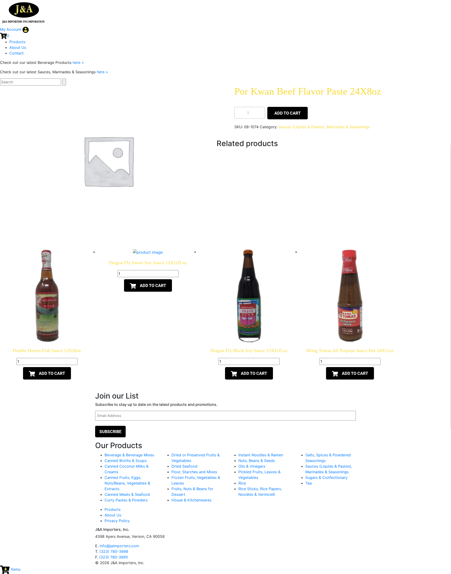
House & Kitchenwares (191, 500)
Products (17, 41)
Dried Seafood (184, 466)
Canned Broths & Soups (126, 460)
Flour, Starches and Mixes (194, 471)
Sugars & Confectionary (326, 477)
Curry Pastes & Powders (126, 500)
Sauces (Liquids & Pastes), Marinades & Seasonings (324, 126)
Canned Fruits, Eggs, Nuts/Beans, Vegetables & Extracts (127, 483)
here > (78, 62)
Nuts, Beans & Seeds (256, 460)
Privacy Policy (117, 520)
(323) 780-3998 (113, 551)
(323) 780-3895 (113, 557)
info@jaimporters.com (119, 545)
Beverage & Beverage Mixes (129, 455)
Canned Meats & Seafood (127, 494)
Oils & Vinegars (251, 466)
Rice (242, 483)
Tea (308, 483)
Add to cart (287, 113)
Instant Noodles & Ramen (260, 455)
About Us (17, 47)
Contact (16, 53)
